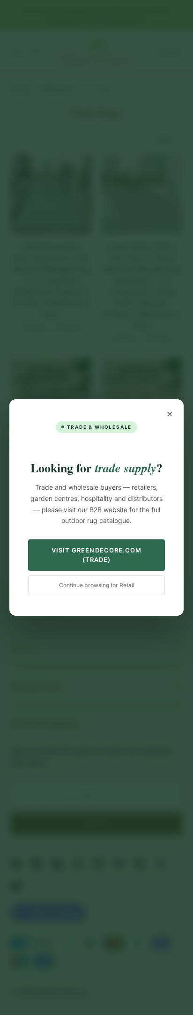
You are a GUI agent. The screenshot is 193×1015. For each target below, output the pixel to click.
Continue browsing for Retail (96, 585)
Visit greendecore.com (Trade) (96, 554)
